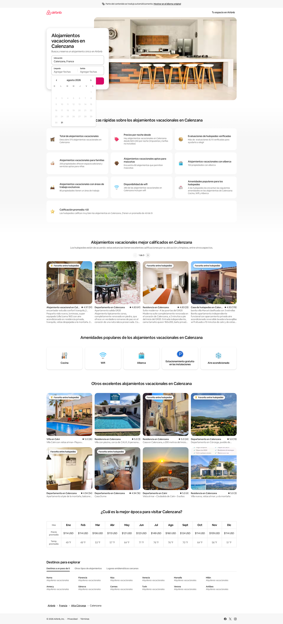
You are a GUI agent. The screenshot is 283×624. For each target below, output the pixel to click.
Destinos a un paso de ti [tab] (58, 568)
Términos (84, 619)
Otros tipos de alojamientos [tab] (88, 568)
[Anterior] (135, 255)
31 (62, 122)
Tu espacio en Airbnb (223, 12)
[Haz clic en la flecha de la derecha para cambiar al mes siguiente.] (91, 80)
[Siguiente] (147, 255)
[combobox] (78, 61)
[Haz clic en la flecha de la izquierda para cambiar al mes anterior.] (56, 80)
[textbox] (64, 72)
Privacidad (72, 619)
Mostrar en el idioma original (167, 4)
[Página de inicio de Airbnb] (54, 12)
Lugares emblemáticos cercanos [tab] (122, 568)
